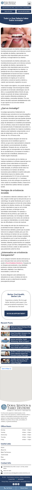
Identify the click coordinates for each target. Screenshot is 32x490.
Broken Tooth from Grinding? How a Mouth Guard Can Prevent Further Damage (21, 353)
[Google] (18, 484)
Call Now (9, 488)
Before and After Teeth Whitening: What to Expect (20, 340)
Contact (3, 459)
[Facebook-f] (14, 484)
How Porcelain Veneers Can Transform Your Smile (20, 334)
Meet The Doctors (6, 452)
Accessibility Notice (25, 481)
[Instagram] (16, 484)
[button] (29, 3)
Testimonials (4, 454)
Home (2, 447)
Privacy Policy (5, 481)
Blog (2, 457)
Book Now (24, 488)
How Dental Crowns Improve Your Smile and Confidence (21, 346)
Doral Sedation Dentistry (14, 263)
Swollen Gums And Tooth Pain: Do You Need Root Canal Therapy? (20, 361)
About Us (3, 450)
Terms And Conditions (14, 481)
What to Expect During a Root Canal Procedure (21, 328)
